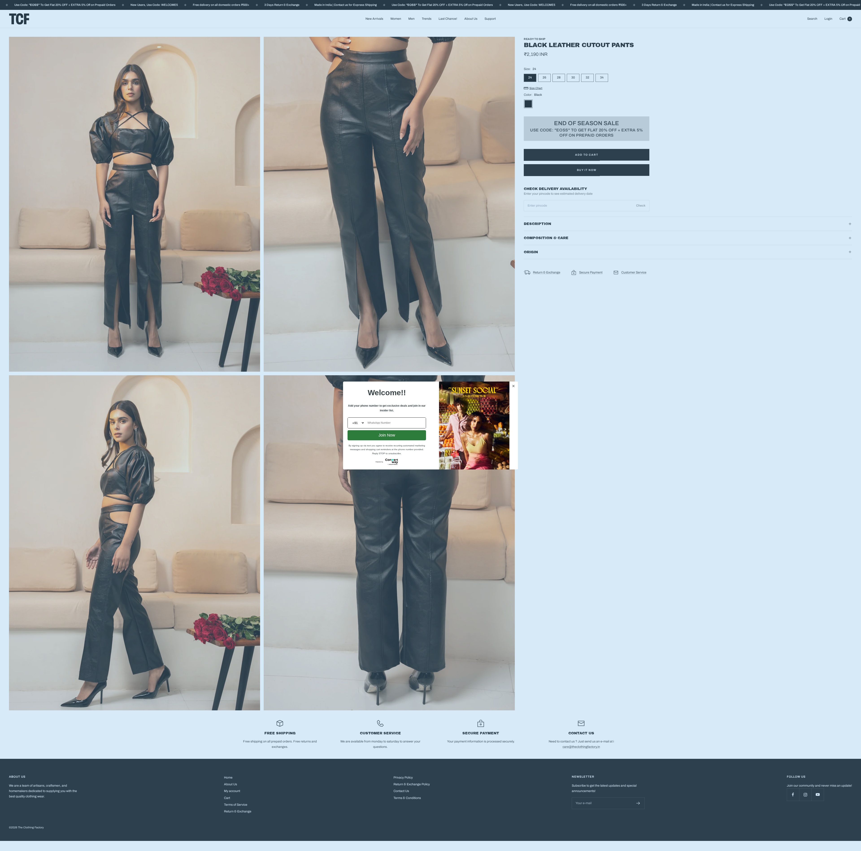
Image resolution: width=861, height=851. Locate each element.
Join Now (386, 435)
